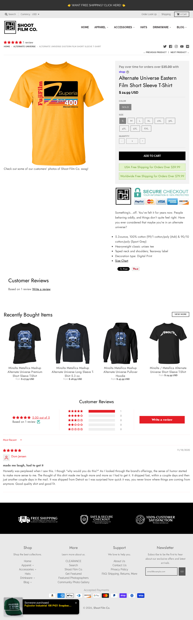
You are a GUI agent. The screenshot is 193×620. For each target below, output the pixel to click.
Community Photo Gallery (74, 582)
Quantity (124, 136)
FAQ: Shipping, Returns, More (119, 573)
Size (121, 115)
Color (122, 101)
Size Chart (121, 261)
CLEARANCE (73, 561)
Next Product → (180, 52)
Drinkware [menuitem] (160, 27)
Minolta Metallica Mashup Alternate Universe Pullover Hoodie (120, 372)
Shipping (166, 14)
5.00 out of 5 (41, 417)
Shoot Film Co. (74, 569)
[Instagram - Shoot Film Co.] (176, 46)
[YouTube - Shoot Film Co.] (182, 46)
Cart (183, 14)
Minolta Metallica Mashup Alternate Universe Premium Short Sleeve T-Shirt (25, 372)
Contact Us (119, 565)
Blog (26, 582)
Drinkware (26, 577)
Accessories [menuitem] (123, 27)
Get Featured (73, 573)
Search (73, 565)
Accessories (26, 569)
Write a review (41, 289)
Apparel (26, 565)
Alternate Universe (24, 46)
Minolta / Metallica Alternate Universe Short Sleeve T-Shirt (168, 370)
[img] (12, 450)
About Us (119, 561)
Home (7, 46)
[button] (13, 42)
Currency (25, 14)
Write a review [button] (162, 419)
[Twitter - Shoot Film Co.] (165, 46)
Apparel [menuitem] (100, 27)
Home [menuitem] (85, 27)
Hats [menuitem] (143, 27)
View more (181, 314)
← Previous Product (155, 52)
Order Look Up (149, 14)
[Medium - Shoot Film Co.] (187, 46)
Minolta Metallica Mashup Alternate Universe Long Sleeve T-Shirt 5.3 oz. (73, 372)
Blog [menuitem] (180, 27)
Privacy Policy (119, 569)
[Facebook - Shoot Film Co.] (170, 46)
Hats (28, 573)
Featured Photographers (73, 577)
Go (182, 571)
